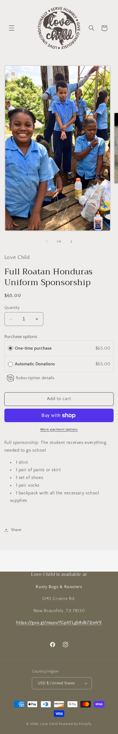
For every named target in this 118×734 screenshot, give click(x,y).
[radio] (10, 348)
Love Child (49, 724)
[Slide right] (71, 241)
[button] (11, 28)
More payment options (59, 429)
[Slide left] (47, 241)
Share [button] (16, 530)
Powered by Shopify (75, 724)
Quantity (11, 308)
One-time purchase (33, 348)
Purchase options (20, 336)
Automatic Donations (36, 364)
